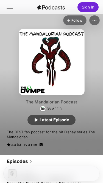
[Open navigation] (10, 7)
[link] (19, 161)
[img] (51, 7)
